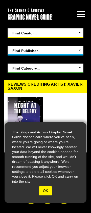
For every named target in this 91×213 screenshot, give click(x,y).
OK (45, 191)
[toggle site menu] (81, 14)
